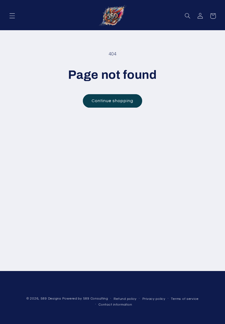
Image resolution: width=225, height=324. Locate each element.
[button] (12, 16)
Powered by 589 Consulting (85, 298)
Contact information (115, 304)
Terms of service (185, 298)
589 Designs (51, 298)
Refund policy (125, 298)
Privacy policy (153, 298)
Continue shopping (113, 101)
